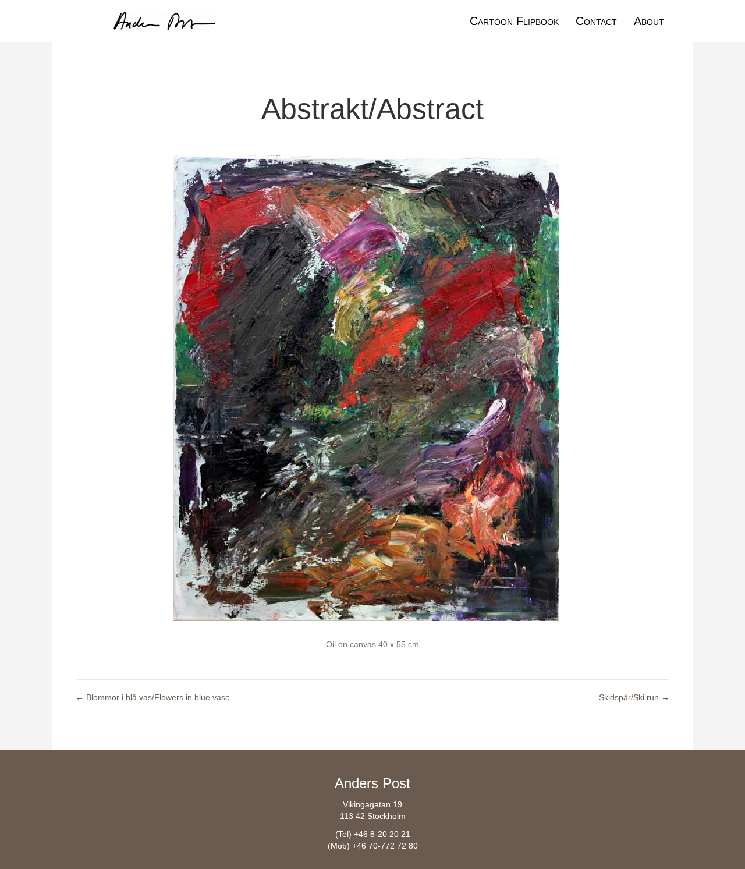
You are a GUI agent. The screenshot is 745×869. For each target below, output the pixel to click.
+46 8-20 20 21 (382, 834)
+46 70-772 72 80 (385, 845)
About (649, 21)
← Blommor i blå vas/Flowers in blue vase (153, 697)
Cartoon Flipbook (514, 21)
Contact (596, 21)
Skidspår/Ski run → (634, 697)
